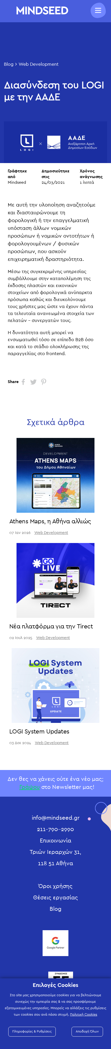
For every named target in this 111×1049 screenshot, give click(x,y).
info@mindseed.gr (56, 818)
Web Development (39, 64)
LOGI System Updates (39, 732)
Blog (8, 64)
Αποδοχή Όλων (87, 1031)
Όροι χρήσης (55, 886)
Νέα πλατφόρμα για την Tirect (51, 626)
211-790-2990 (55, 829)
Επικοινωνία (55, 840)
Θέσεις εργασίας (55, 897)
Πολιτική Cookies (83, 1014)
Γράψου (29, 787)
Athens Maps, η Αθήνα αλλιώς (50, 521)
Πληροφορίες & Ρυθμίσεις (32, 1031)
